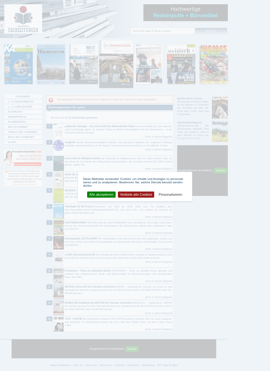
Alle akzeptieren (101, 194)
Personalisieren (170, 194)
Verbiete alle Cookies (136, 194)
